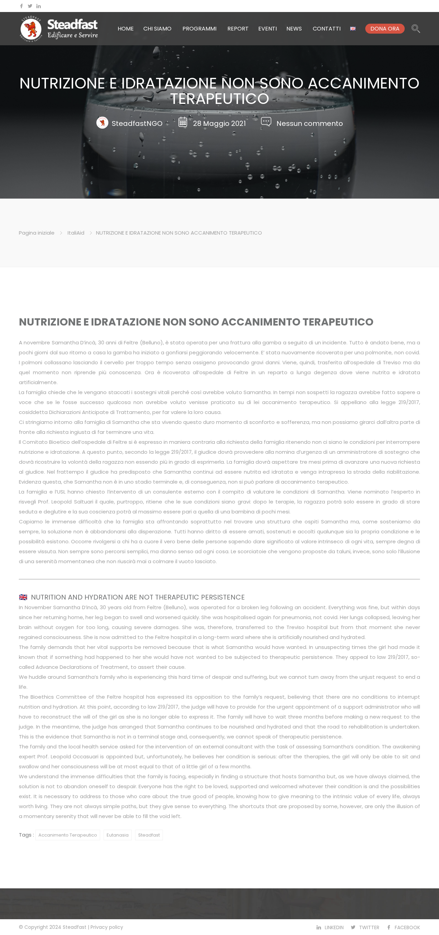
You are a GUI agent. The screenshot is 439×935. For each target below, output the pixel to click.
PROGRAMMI (199, 29)
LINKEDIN (334, 927)
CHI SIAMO (157, 29)
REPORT (238, 29)
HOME (126, 29)
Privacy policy (107, 927)
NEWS (294, 29)
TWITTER (369, 927)
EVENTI (267, 29)
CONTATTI (327, 29)
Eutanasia (118, 835)
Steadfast (149, 835)
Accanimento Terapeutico (67, 835)
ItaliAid (76, 232)
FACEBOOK (407, 927)
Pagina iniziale (37, 232)
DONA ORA (385, 29)
